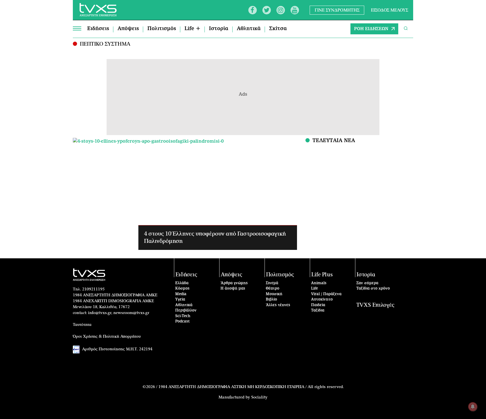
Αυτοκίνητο (322, 299)
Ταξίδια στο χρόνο (373, 288)
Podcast (182, 321)
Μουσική (274, 294)
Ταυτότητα (82, 325)
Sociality (259, 397)
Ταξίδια (317, 310)
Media (180, 294)
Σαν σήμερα (367, 283)
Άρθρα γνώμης (234, 283)
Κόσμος (182, 288)
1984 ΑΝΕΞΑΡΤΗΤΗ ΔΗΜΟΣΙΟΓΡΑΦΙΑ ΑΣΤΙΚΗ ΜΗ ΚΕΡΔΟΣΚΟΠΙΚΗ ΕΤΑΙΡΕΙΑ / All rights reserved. (251, 387)
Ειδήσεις (98, 28)
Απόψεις (128, 28)
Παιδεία (318, 305)
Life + (192, 28)
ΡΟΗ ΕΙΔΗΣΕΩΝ (371, 29)
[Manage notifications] (472, 406)
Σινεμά (272, 283)
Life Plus (322, 274)
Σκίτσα (278, 28)
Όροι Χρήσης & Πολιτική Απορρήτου (107, 337)
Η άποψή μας (232, 288)
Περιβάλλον (186, 310)
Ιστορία (218, 28)
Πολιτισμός (161, 28)
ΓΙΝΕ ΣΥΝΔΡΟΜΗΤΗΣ (337, 10)
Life (314, 288)
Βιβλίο (271, 299)
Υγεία (180, 299)
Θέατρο (272, 288)
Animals (319, 283)
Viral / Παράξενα (326, 294)
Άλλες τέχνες (278, 305)
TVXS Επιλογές (375, 305)
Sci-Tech (182, 316)
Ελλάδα (181, 283)
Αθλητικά (249, 28)
